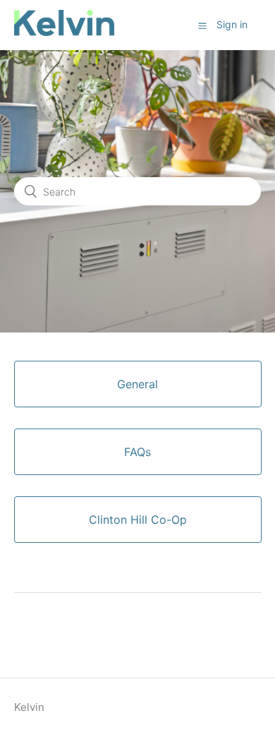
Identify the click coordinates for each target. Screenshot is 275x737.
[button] (202, 25)
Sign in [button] (232, 24)
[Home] (64, 32)
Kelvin (29, 707)
